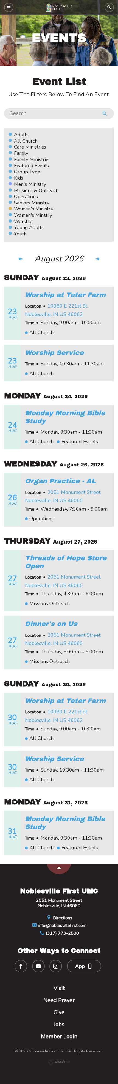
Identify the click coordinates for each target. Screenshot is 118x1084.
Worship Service (54, 352)
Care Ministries (30, 146)
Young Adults (29, 227)
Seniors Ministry (31, 202)
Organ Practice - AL (60, 481)
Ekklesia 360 (59, 1062)
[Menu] (8, 7)
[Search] (109, 7)
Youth (20, 233)
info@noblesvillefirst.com (61, 926)
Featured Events (31, 165)
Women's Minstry (33, 215)
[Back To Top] (59, 869)
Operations (26, 196)
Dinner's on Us (51, 623)
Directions (62, 918)
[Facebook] (21, 966)
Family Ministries (32, 159)
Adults (21, 134)
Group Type (27, 171)
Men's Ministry (30, 184)
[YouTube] (38, 966)
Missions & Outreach (36, 190)
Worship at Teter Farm (65, 294)
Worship (23, 221)
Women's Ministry (33, 208)
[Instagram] (55, 966)
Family (21, 153)
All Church (26, 140)
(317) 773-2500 (62, 933)
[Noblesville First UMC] (59, 7)
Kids (18, 177)
